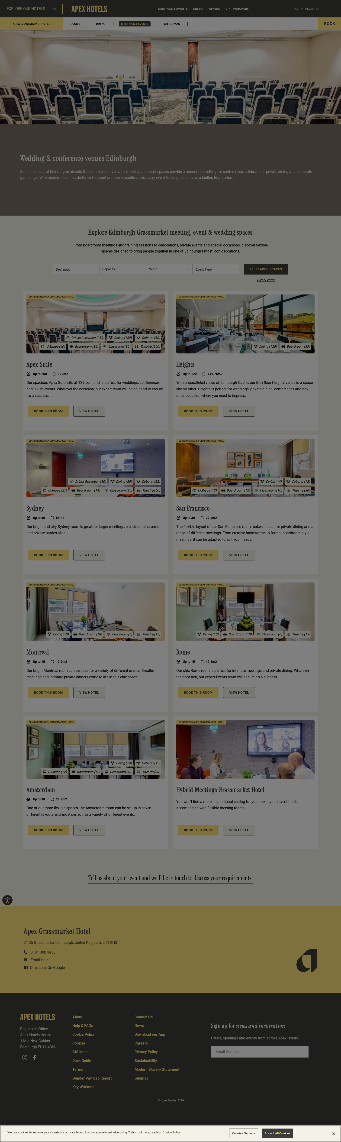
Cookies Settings (243, 1133)
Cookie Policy (172, 1132)
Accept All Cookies (277, 1133)
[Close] (333, 1134)
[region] (170, 1134)
